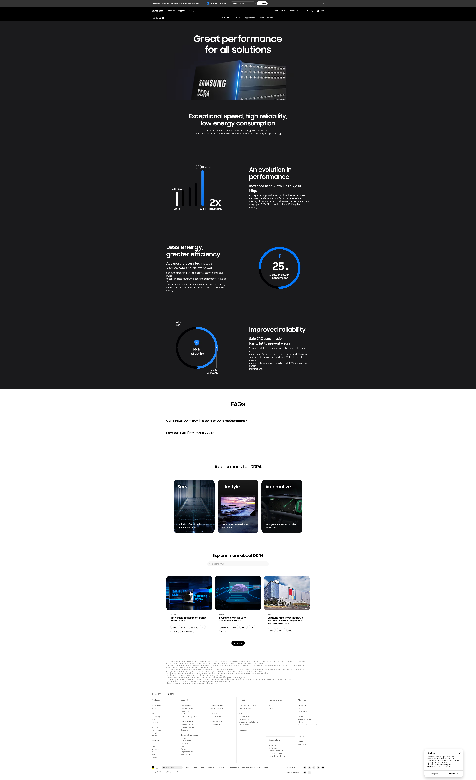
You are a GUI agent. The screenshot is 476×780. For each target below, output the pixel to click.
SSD (252, 627)
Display (154, 736)
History (300, 717)
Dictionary (184, 730)
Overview (225, 18)
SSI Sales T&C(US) (234, 767)
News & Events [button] (279, 10)
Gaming (175, 631)
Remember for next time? (218, 3)
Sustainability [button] (293, 10)
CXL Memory (156, 717)
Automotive (193, 627)
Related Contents (266, 18)
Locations (301, 736)
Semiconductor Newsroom (306, 725)
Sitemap (266, 767)
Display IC (155, 727)
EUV (289, 630)
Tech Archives (244, 725)
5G (202, 627)
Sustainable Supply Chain (277, 756)
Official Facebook (313, 767)
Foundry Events (244, 716)
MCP (153, 719)
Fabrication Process (187, 727)
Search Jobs (302, 744)
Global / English (238, 3)
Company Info (302, 705)
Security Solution (157, 730)
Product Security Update (189, 717)
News (270, 705)
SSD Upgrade (185, 754)
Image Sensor (156, 725)
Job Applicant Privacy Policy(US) (251, 767)
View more (238, 643)
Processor (155, 722)
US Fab (241, 727)
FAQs (182, 746)
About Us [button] (304, 10)
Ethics (300, 722)
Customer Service (186, 711)
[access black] (153, 767)
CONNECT (242, 730)
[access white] (157, 767)
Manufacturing (244, 719)
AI (152, 744)
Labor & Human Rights (276, 751)
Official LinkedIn (318, 767)
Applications (250, 18)
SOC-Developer (215, 724)
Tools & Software (186, 741)
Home (154, 694)
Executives (301, 714)
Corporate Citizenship (276, 753)
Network (154, 752)
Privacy (188, 767)
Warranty (184, 749)
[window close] (460, 753)
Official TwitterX (309, 767)
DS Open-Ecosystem (216, 709)
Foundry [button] (191, 10)
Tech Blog (272, 711)
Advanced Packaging (246, 711)
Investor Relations (304, 719)
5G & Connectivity (187, 631)
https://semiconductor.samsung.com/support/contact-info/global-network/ (192, 683)
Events (271, 708)
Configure (434, 774)
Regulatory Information (188, 714)
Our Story (301, 708)
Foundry (281, 630)
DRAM (271, 630)
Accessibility (211, 767)
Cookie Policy (431, 766)
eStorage (155, 714)
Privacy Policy (443, 765)
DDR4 (174, 627)
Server (154, 746)
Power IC (154, 733)
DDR (155, 17)
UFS (222, 631)
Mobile (154, 754)
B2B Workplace (215, 722)
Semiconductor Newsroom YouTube (309, 772)
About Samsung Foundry (247, 705)
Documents (184, 743)
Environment (273, 748)
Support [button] (181, 10)
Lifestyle (154, 757)
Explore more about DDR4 (238, 555)
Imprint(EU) (222, 767)
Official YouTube (322, 767)
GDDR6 (243, 627)
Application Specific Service (248, 722)
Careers (300, 741)
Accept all (453, 774)
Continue (262, 3)
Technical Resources (187, 725)
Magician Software (187, 752)
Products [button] (171, 10)
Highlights (272, 745)
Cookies (202, 767)
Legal (195, 767)
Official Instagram (304, 767)
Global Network (215, 717)
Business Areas (303, 711)
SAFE (241, 714)
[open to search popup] (312, 11)
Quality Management (188, 708)
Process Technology (246, 708)
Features (237, 18)
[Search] (210, 564)
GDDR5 (183, 627)
